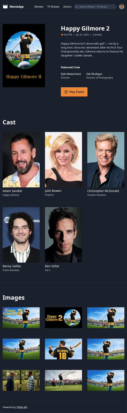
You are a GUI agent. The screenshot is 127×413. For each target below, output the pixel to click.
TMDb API (21, 407)
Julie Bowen (53, 191)
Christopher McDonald (103, 191)
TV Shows (53, 6)
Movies (38, 6)
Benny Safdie (12, 266)
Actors (67, 6)
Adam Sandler (12, 191)
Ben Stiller (52, 266)
